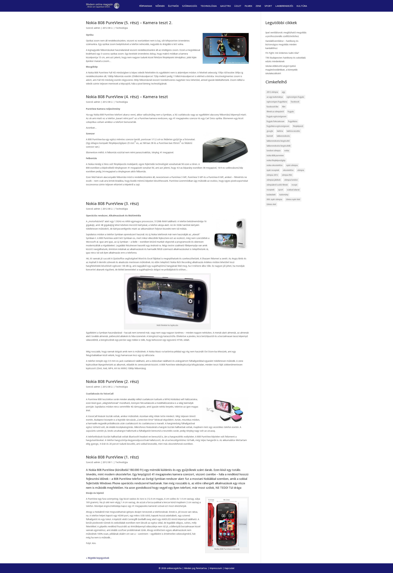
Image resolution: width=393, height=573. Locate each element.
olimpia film (287, 175)
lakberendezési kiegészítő (278, 141)
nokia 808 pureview (275, 155)
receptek (270, 189)
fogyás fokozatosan (275, 121)
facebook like (272, 106)
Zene (258, 5)
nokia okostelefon (274, 165)
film (283, 106)
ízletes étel (271, 204)
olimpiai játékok (273, 180)
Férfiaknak (145, 5)
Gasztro (225, 5)
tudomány (283, 194)
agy (283, 92)
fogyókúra (292, 121)
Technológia (208, 5)
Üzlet (237, 5)
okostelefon (288, 170)
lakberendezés (283, 136)
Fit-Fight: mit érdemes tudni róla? (282, 52)
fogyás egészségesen (276, 116)
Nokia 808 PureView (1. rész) (112, 457)
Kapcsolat (229, 568)
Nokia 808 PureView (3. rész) (112, 203)
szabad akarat (293, 189)
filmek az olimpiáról (275, 111)
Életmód (173, 5)
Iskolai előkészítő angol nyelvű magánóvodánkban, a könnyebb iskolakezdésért (281, 69)
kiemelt (270, 136)
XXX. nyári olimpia (274, 199)
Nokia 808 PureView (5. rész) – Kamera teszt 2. (129, 22)
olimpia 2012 (272, 175)
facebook (295, 101)
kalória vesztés (293, 131)
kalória (280, 131)
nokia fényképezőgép (276, 160)
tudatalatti (271, 194)
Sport (268, 5)
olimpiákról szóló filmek (277, 184)
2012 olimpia (272, 92)
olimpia (300, 170)
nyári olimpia (292, 165)
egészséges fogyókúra (277, 101)
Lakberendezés (284, 5)
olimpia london (291, 180)
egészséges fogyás (295, 97)
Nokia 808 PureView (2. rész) (112, 381)
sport (280, 189)
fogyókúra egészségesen (278, 126)
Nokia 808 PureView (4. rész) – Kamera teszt (127, 96)
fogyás (291, 111)
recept (294, 184)
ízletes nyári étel (293, 199)
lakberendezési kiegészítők (278, 145)
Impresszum (216, 568)
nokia (286, 150)
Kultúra (302, 5)
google (270, 131)
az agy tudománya (275, 97)
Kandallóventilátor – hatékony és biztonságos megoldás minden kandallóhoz (281, 44)
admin (97, 27)
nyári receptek (273, 170)
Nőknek (160, 5)
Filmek (248, 5)
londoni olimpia (273, 150)
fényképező (298, 126)
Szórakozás (189, 5)
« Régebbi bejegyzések (97, 557)
